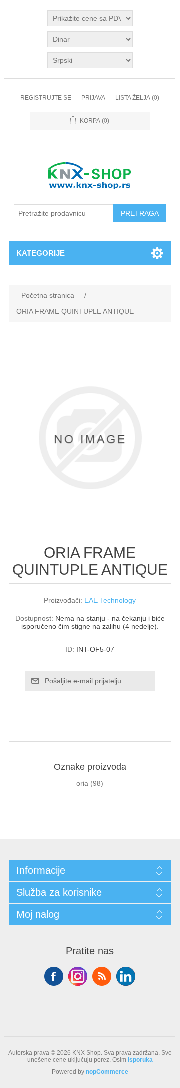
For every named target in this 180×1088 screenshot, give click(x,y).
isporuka (140, 1059)
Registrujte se (46, 97)
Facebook (54, 976)
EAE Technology (110, 600)
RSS (102, 976)
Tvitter (78, 976)
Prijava (94, 97)
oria (82, 783)
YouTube (126, 976)
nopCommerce (107, 1071)
